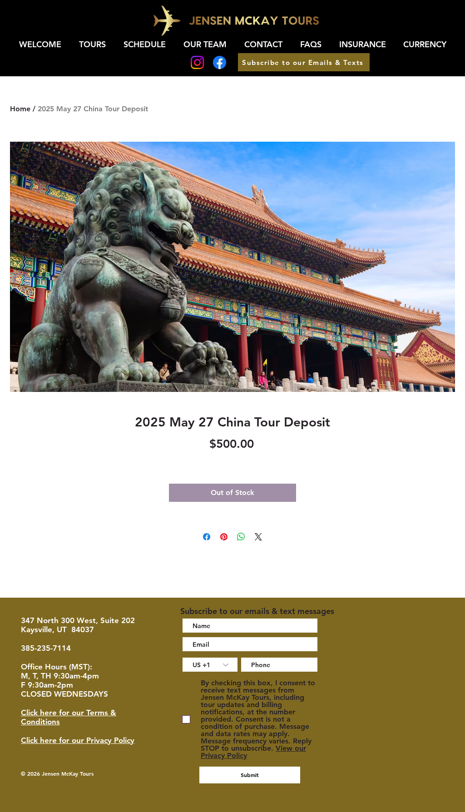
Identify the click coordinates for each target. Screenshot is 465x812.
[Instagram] (197, 62)
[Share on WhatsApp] (241, 536)
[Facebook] (219, 62)
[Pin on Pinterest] (223, 536)
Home (20, 108)
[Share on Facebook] (206, 536)
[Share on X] (258, 536)
